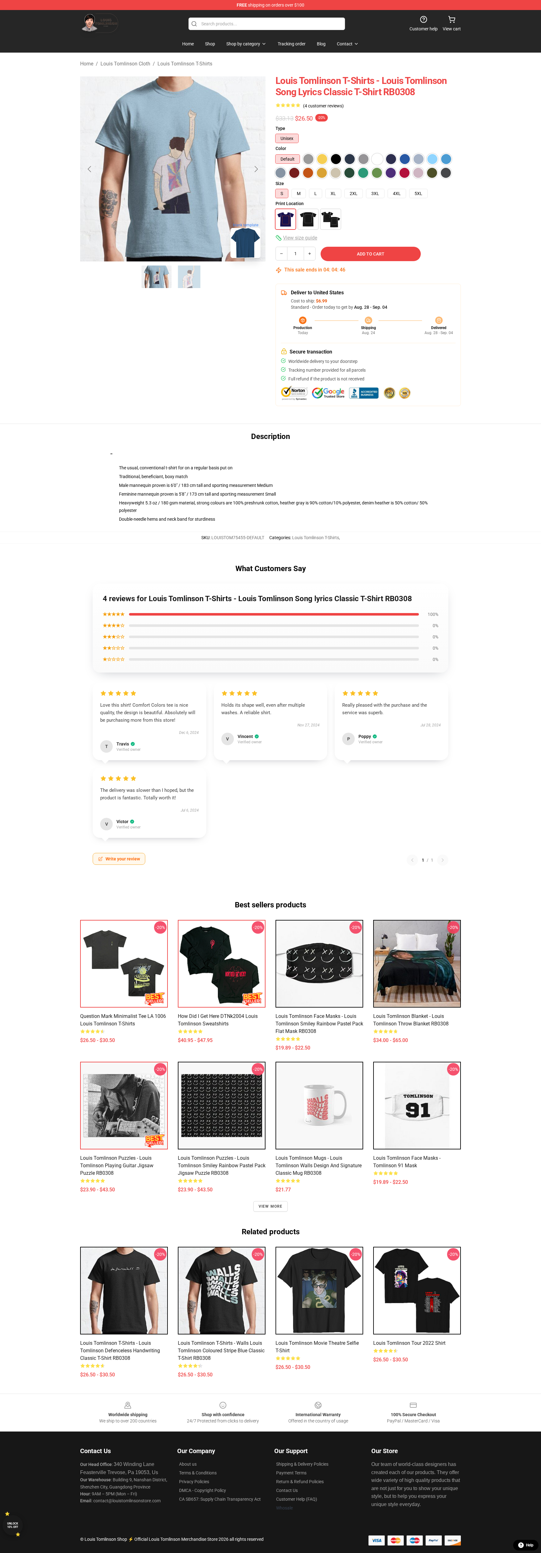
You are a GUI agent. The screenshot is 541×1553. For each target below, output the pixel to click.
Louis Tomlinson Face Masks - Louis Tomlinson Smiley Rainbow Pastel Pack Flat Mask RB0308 (319, 1023)
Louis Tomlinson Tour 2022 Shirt (409, 1343)
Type (280, 128)
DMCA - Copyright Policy (202, 1490)
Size (280, 183)
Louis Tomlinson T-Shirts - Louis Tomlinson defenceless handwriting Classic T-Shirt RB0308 (120, 1350)
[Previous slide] (89, 169)
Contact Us (287, 1490)
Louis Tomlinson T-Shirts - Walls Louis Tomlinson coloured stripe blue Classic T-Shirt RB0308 (221, 1350)
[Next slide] (255, 169)
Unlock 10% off (12, 1525)
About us (188, 1464)
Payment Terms (291, 1472)
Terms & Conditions (198, 1472)
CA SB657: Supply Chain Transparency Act (220, 1499)
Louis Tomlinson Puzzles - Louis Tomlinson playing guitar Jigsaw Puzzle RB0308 (116, 1165)
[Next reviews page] (442, 860)
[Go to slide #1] (157, 277)
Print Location (290, 203)
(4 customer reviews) (323, 105)
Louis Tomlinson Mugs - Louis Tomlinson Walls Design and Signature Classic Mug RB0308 (319, 1165)
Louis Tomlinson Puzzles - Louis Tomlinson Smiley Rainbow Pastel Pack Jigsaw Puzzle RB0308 (221, 1165)
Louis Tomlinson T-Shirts (184, 64)
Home (86, 64)
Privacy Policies (194, 1481)
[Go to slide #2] (189, 277)
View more (271, 1206)
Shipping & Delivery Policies (302, 1464)
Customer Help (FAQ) (296, 1499)
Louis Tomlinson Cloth (125, 64)
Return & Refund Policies (300, 1481)
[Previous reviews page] (412, 860)
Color (281, 148)
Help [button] (529, 1545)
